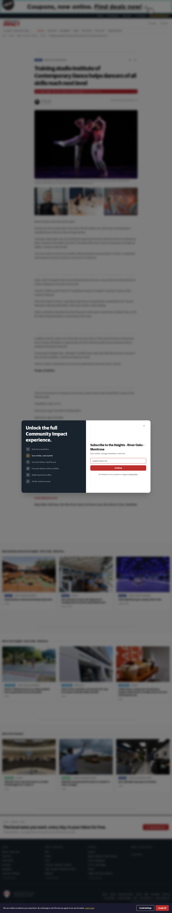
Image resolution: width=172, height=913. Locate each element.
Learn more (89, 908)
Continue (118, 468)
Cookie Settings (145, 908)
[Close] (144, 426)
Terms (125, 474)
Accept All (162, 908)
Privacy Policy (133, 474)
